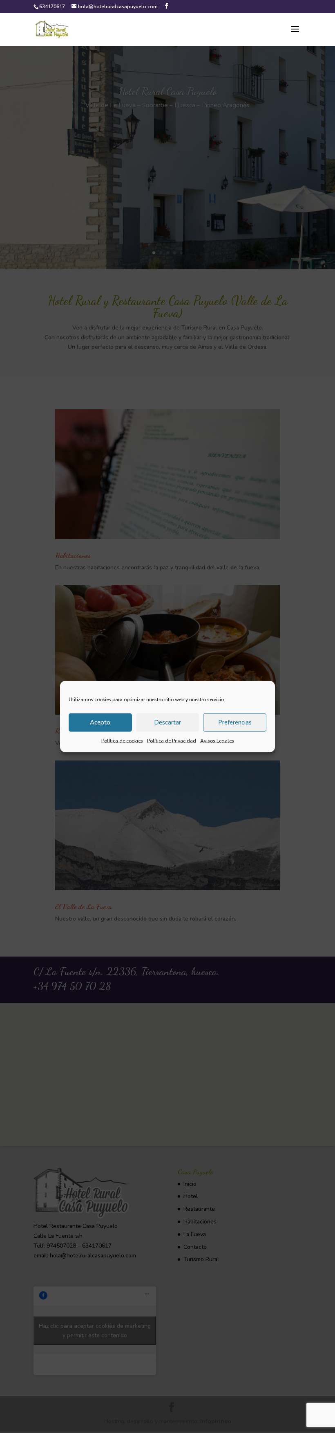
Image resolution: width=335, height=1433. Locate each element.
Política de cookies (122, 740)
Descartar (167, 722)
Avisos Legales (217, 740)
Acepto (100, 722)
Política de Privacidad (171, 740)
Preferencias (235, 722)
